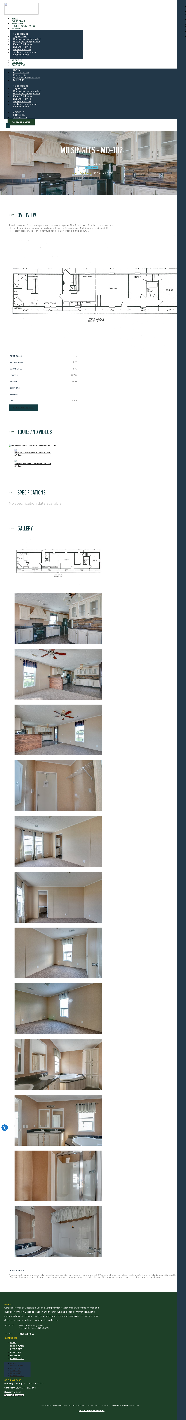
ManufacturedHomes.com (126, 1405)
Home (74, 173)
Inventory (16, 1349)
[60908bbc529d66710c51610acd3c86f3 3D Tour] (32, 446)
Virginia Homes (21, 54)
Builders (16, 28)
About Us (15, 1352)
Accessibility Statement (91, 1410)
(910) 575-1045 (26, 1334)
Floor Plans (85, 173)
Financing (15, 1355)
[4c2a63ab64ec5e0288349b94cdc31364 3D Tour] (33, 463)
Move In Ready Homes (23, 26)
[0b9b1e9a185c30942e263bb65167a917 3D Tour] (33, 452)
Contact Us (18, 65)
